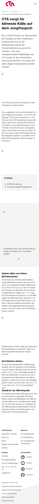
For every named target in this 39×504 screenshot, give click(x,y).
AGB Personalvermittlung (9, 493)
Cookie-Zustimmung (8, 501)
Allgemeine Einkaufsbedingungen (11, 490)
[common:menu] (35, 4)
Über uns (5, 437)
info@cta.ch (6, 473)
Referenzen (16, 11)
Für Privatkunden (27, 434)
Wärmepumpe (18, 288)
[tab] (18, 258)
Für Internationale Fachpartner (27, 442)
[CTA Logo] (10, 3)
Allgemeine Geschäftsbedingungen (12, 486)
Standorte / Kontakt (9, 434)
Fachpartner (5, 11)
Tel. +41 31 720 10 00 (9, 468)
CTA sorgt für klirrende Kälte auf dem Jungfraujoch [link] (16, 14)
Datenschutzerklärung (8, 497)
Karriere (5, 448)
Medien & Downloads (10, 444)
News (4, 441)
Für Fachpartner (27, 437)
